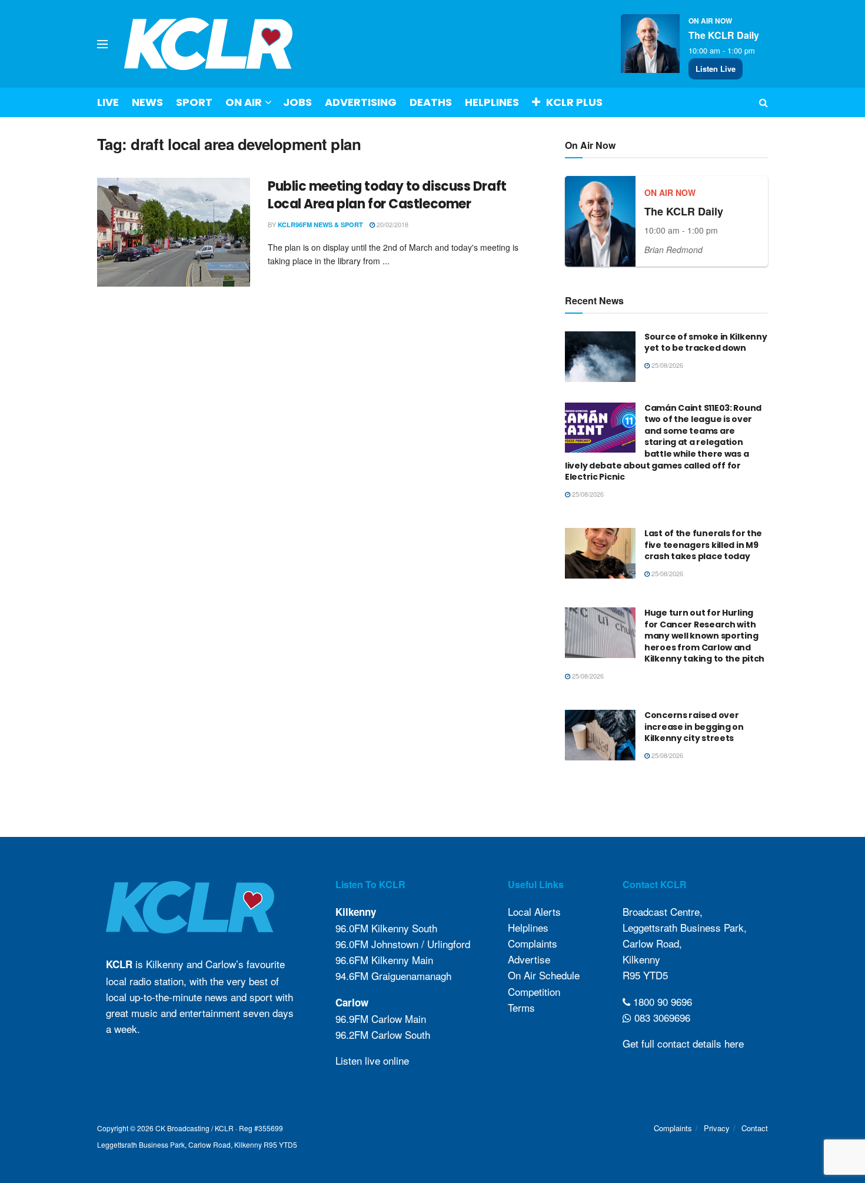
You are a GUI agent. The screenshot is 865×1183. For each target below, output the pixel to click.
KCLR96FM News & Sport (320, 224)
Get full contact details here (683, 1043)
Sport (194, 102)
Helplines (492, 102)
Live (108, 102)
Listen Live (716, 68)
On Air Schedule (544, 975)
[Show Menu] (102, 44)
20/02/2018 (391, 224)
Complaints (532, 943)
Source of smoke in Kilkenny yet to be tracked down (705, 342)
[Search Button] (763, 102)
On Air (243, 102)
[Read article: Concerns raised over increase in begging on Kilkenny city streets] (600, 735)
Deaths (431, 102)
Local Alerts (534, 911)
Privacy (717, 1128)
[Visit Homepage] (208, 44)
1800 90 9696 (661, 1001)
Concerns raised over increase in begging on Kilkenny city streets (694, 726)
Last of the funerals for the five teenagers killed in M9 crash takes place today (703, 544)
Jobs (297, 102)
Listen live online (372, 1060)
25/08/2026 (666, 365)
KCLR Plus (574, 102)
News (147, 102)
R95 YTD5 (645, 975)
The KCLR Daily (723, 35)
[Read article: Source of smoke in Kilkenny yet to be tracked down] (600, 356)
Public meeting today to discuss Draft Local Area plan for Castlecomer (387, 195)
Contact (754, 1128)
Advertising (361, 102)
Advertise (529, 959)
